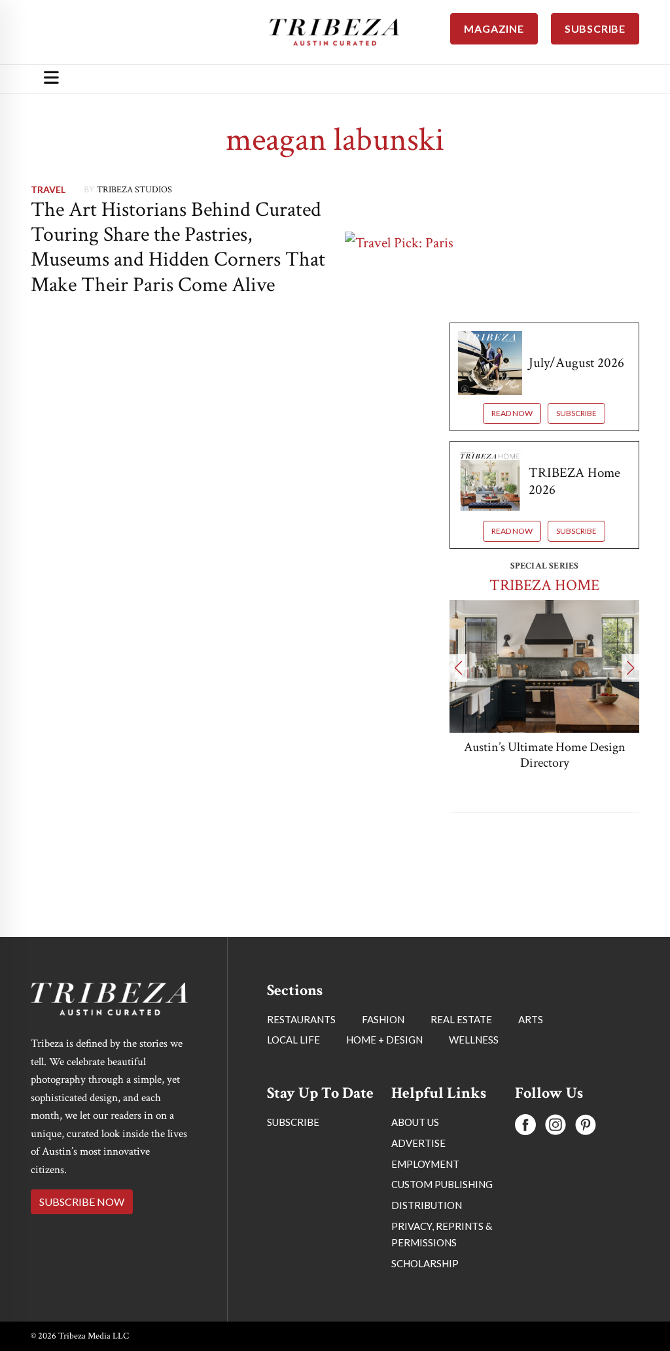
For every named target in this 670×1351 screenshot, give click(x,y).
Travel (48, 189)
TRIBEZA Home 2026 (574, 481)
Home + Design (384, 1039)
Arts (530, 1019)
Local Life (293, 1039)
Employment (425, 1164)
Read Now (512, 413)
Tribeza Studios (134, 190)
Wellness (474, 1039)
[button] (458, 668)
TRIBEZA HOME (544, 585)
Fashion (383, 1019)
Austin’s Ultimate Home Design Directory (545, 755)
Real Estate (461, 1019)
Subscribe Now (81, 1201)
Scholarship (425, 1263)
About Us (415, 1122)
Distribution (426, 1205)
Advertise (418, 1143)
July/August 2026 (576, 363)
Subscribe (576, 413)
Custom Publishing (442, 1184)
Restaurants (301, 1019)
